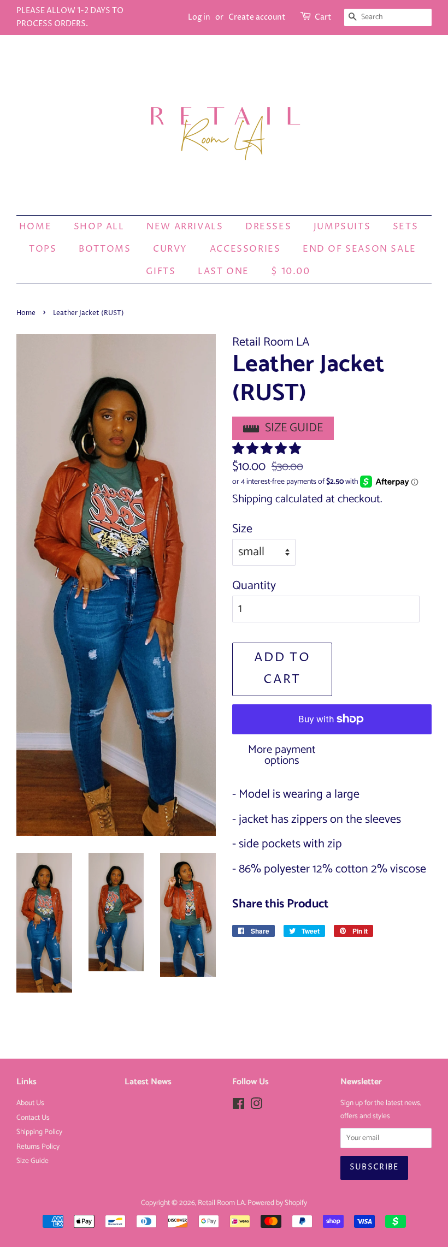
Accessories (245, 249)
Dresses (268, 227)
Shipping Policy (39, 1132)
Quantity (254, 586)
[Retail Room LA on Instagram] (256, 1106)
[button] (268, 449)
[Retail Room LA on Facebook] (238, 1106)
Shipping (252, 499)
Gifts (160, 271)
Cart (323, 17)
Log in (199, 17)
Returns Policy (38, 1147)
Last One (223, 271)
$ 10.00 (290, 271)
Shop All (99, 227)
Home (35, 227)
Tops (42, 249)
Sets (405, 227)
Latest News (148, 1081)
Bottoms (105, 249)
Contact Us (33, 1118)
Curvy (170, 249)
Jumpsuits (342, 227)
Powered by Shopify (277, 1203)
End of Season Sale (359, 249)
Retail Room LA (221, 1203)
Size (242, 529)
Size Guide (294, 428)
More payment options (282, 755)
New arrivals (184, 227)
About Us (30, 1103)
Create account (257, 17)
